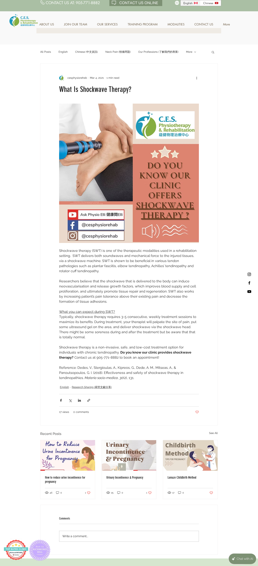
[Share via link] (88, 400)
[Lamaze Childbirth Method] (190, 455)
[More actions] (196, 78)
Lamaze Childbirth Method (182, 477)
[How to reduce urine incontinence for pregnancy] (67, 455)
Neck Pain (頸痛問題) (118, 51)
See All (213, 433)
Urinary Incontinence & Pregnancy (124, 477)
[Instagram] (249, 274)
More (189, 51)
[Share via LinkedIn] (79, 400)
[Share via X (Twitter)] (70, 400)
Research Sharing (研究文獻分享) (92, 387)
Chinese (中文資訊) (86, 51)
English (63, 51)
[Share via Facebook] (61, 400)
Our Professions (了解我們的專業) (158, 51)
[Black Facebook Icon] (249, 283)
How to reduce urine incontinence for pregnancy (65, 479)
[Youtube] (249, 291)
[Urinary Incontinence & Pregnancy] (129, 455)
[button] (48, 24)
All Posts (45, 51)
